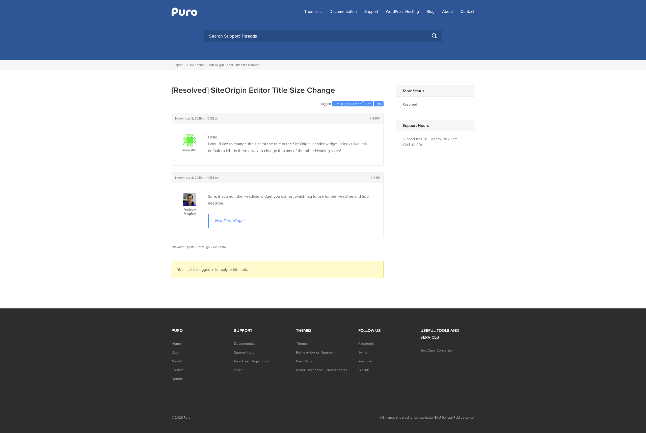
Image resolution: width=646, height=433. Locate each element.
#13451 (375, 178)
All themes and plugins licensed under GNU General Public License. (427, 418)
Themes (311, 11)
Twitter (363, 352)
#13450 (374, 119)
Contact (467, 11)
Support (371, 11)
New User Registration (251, 361)
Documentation (343, 11)
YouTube (365, 361)
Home (176, 343)
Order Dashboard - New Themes (321, 370)
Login (238, 370)
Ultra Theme (196, 65)
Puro (187, 418)
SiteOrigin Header (347, 104)
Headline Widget (230, 220)
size (368, 104)
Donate (177, 379)
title (378, 104)
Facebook (366, 343)
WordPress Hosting (402, 11)
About (447, 11)
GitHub (363, 370)
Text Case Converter (436, 350)
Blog (430, 11)
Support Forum (245, 352)
